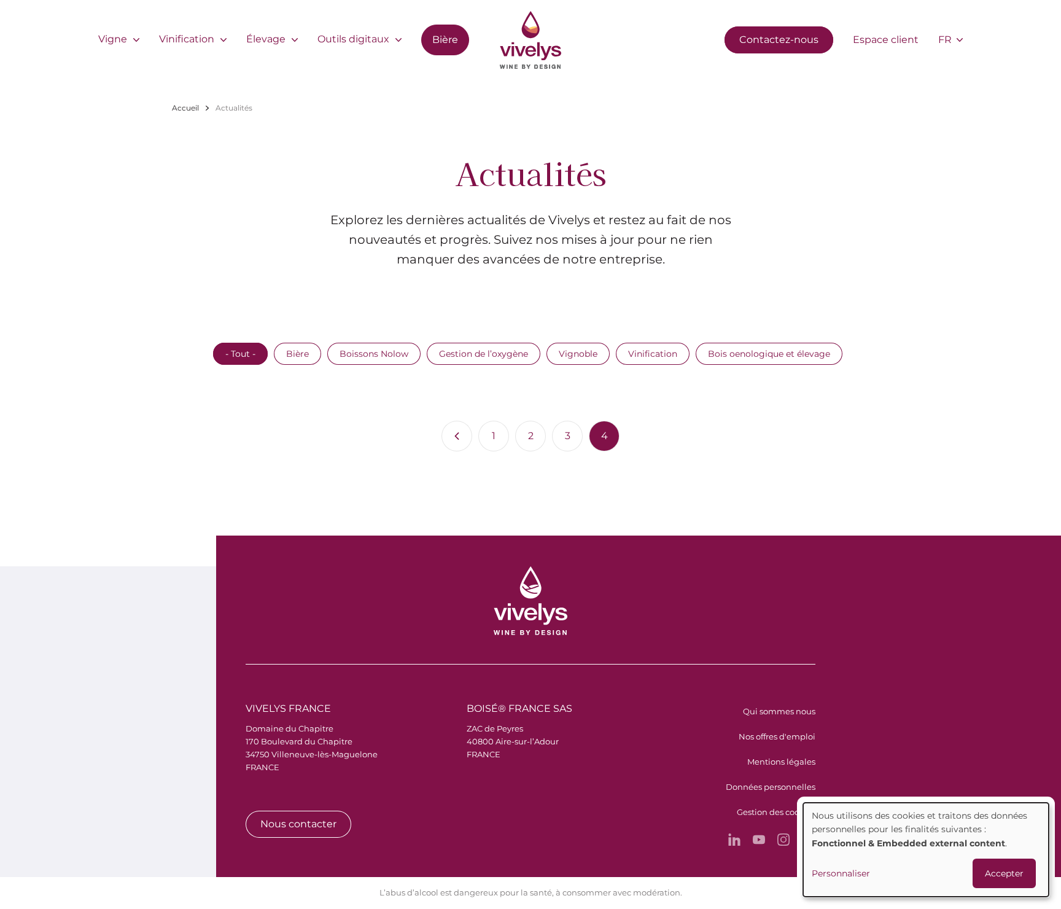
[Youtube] (759, 839)
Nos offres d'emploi (777, 736)
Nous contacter (298, 824)
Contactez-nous (778, 39)
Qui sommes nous (779, 711)
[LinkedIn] (734, 839)
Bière (297, 353)
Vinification (652, 353)
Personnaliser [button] (841, 873)
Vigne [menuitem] (112, 39)
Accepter (1004, 873)
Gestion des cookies (776, 812)
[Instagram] (783, 839)
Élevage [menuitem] (266, 39)
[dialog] (926, 850)
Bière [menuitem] (445, 39)
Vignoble (578, 353)
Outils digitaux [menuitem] (353, 39)
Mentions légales (781, 762)
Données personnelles (770, 787)
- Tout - (240, 353)
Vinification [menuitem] (186, 39)
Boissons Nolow (374, 353)
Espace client (886, 39)
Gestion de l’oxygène (483, 353)
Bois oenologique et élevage (769, 353)
